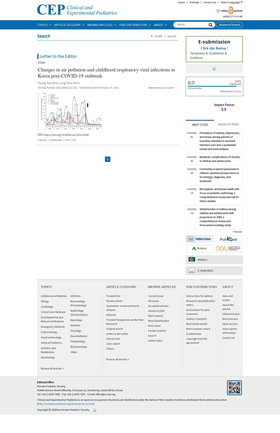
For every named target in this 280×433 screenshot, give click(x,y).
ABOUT (159, 25)
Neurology (76, 320)
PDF (74, 139)
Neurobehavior (78, 336)
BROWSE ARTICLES (100, 25)
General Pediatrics (51, 342)
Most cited (154, 325)
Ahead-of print (156, 311)
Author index (155, 340)
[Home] (77, 4)
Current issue (155, 296)
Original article (114, 328)
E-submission (193, 333)
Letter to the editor (117, 333)
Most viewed (155, 315)
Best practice (230, 319)
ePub (67, 139)
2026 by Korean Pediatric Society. (71, 409)
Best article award (196, 324)
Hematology (48, 357)
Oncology (76, 330)
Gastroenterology (51, 337)
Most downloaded (158, 320)
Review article (114, 301)
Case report (113, 343)
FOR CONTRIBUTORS (133, 25)
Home (181, 2)
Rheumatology (78, 346)
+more (237, 231)
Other (73, 352)
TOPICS (42, 25)
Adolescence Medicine (54, 296)
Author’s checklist (196, 319)
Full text (42, 140)
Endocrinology (49, 332)
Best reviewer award (198, 328)
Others (110, 348)
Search (152, 335)
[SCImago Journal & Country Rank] (214, 69)
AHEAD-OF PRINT (228, 124)
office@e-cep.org (105, 394)
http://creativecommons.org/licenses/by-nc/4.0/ (66, 404)
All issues (153, 301)
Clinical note (113, 338)
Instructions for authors (199, 296)
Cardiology (47, 306)
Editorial (111, 315)
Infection (75, 296)
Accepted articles (158, 306)
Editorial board (230, 314)
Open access (230, 324)
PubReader (56, 140)
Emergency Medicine (53, 326)
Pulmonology (77, 341)
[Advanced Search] (229, 23)
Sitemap (194, 2)
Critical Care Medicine (53, 312)
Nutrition (75, 325)
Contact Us (210, 2)
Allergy (45, 301)
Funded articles (157, 330)
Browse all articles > (52, 368)
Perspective (113, 296)
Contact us (228, 337)
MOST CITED (200, 125)
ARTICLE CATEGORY (67, 25)
